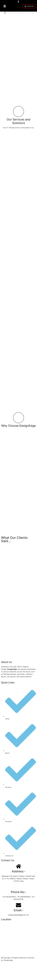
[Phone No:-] (18, 887)
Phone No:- (18, 892)
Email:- (18, 910)
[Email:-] (18, 905)
